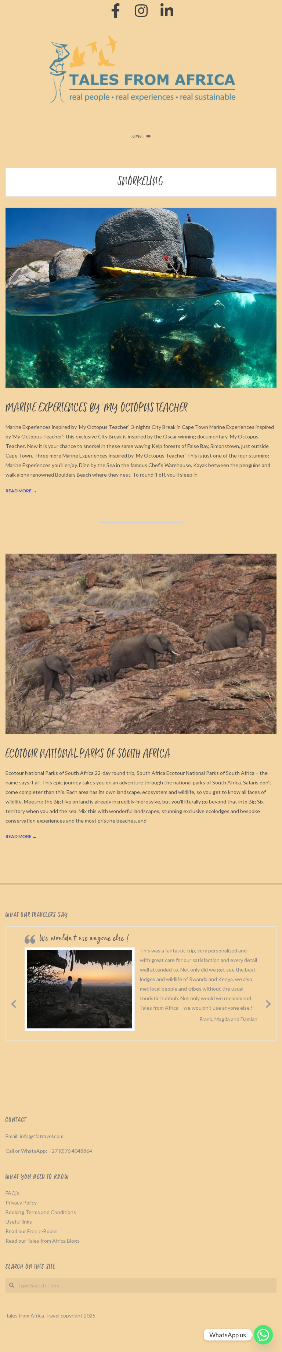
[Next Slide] (268, 1002)
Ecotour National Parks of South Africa (88, 754)
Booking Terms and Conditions (41, 1212)
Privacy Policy (21, 1202)
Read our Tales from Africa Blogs (43, 1241)
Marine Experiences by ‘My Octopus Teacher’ (97, 408)
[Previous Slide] (13, 1002)
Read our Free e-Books (32, 1231)
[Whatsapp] (263, 1335)
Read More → (21, 490)
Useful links (19, 1221)
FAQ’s (12, 1193)
